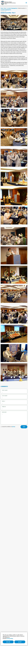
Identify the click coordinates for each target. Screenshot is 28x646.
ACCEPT (20, 642)
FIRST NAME (5, 390)
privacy (13, 426)
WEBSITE (4, 406)
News (5, 8)
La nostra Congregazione (12, 8)
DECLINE (8, 642)
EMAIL (3, 401)
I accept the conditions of (8, 426)
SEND (24, 426)
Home (2, 8)
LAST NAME (5, 395)
